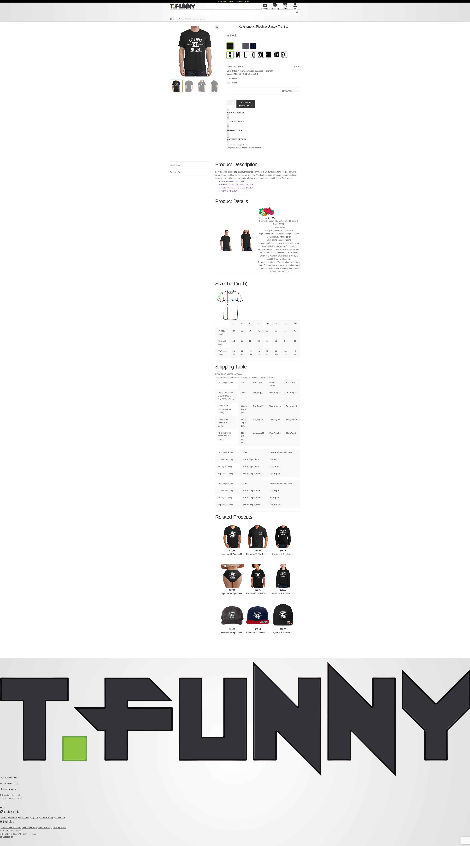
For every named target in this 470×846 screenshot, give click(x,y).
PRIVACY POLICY (229, 191)
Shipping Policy (29, 828)
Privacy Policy (59, 828)
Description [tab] (175, 165)
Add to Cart (245, 104)
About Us (13, 818)
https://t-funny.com (10, 777)
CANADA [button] (223, 374)
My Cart (34, 818)
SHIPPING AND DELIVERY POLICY (237, 185)
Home (175, 19)
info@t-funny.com (10, 783)
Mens (238, 148)
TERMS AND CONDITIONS (233, 181)
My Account (24, 818)
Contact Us (60, 818)
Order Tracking (46, 818)
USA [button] (217, 374)
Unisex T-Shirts (185, 19)
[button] (217, 27)
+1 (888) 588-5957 (10, 789)
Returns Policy (45, 828)
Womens (258, 148)
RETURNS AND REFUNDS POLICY (237, 188)
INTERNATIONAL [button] (236, 374)
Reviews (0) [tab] (175, 172)
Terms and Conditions (11, 828)
